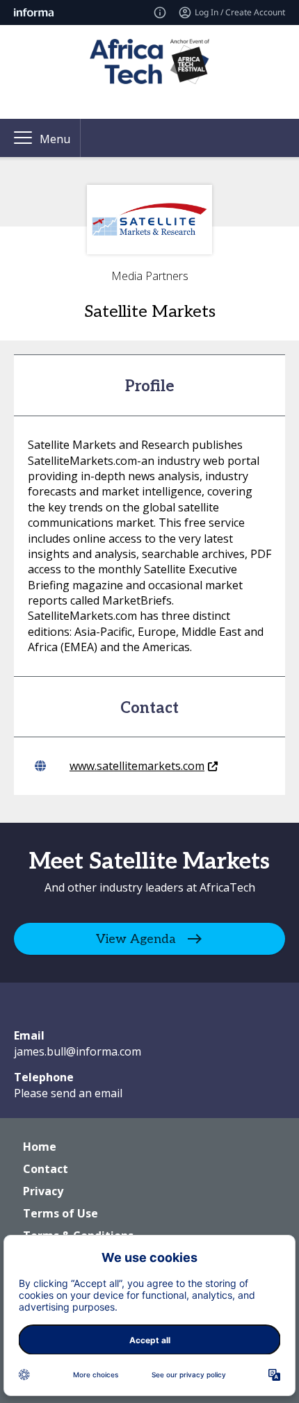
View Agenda (136, 939)
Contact (45, 1168)
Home (39, 1146)
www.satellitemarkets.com (137, 765)
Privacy (43, 1191)
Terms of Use (60, 1213)
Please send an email (68, 1093)
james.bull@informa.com (77, 1051)
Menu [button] (55, 139)
